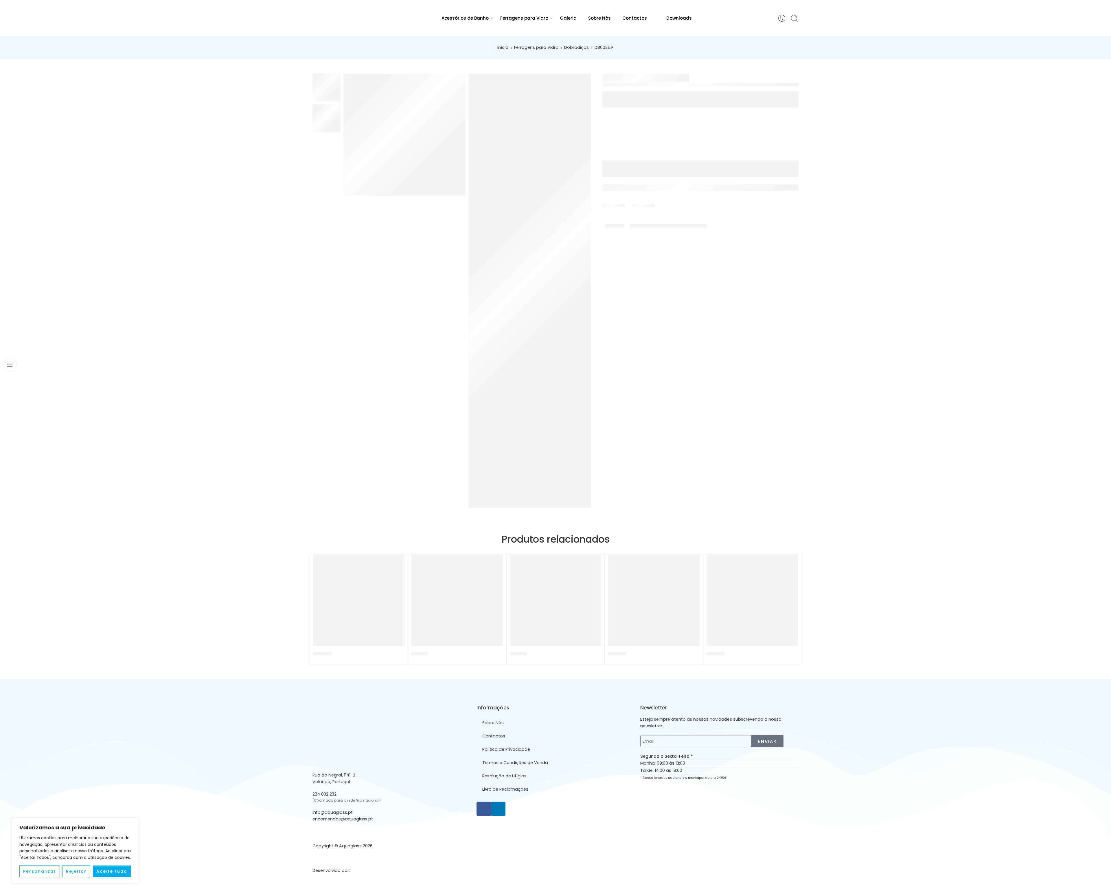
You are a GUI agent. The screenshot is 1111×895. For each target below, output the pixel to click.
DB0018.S (518, 653)
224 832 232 (324, 794)
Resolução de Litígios (504, 776)
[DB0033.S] (654, 600)
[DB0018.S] (555, 600)
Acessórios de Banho (465, 18)
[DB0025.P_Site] (404, 135)
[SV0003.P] (752, 600)
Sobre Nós (599, 18)
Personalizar (39, 871)
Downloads (679, 18)
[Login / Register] (781, 18)
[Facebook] (484, 809)
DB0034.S (322, 653)
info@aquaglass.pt (332, 812)
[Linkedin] (498, 809)
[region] (75, 850)
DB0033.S (617, 653)
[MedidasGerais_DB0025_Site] (529, 291)
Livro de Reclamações (505, 789)
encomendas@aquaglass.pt (342, 819)
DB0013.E (419, 653)
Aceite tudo (111, 871)
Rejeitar (76, 871)
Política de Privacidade (506, 749)
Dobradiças (576, 47)
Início (502, 47)
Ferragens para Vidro (524, 18)
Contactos (634, 18)
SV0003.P (715, 653)
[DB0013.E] (457, 600)
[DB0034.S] (359, 600)
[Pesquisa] (794, 18)
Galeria (568, 18)
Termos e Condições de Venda (515, 762)
